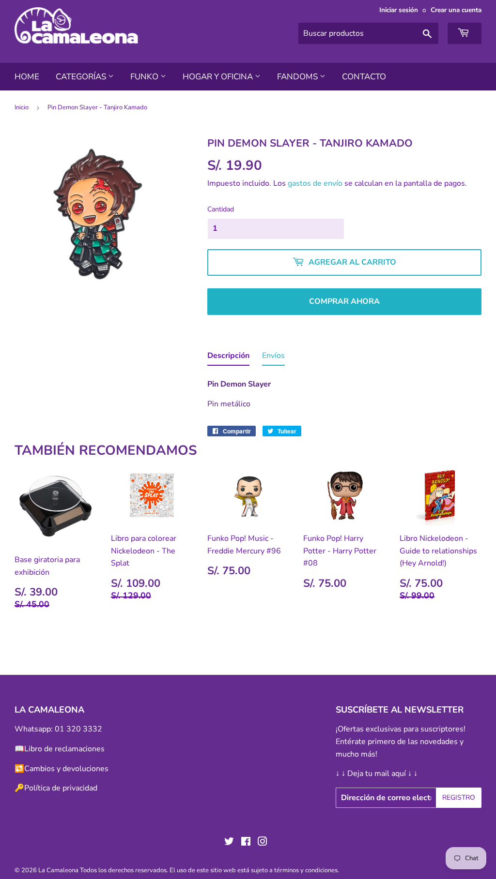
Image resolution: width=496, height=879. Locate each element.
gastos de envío (315, 183)
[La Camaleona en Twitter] (229, 842)
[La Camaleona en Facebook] (246, 842)
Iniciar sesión (398, 10)
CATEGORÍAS (82, 76)
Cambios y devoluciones (66, 768)
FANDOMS (298, 76)
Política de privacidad (60, 788)
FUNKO (145, 76)
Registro (458, 797)
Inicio (22, 107)
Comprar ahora (344, 301)
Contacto (364, 76)
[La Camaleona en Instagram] (262, 842)
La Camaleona (58, 870)
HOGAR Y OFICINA (219, 76)
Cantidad (220, 209)
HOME (27, 76)
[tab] (228, 358)
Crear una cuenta (456, 10)
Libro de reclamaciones (64, 749)
